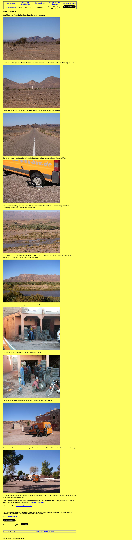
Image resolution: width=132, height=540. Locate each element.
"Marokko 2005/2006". (38, 502)
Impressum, (9, 7)
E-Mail (14, 7)
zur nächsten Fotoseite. (24, 506)
